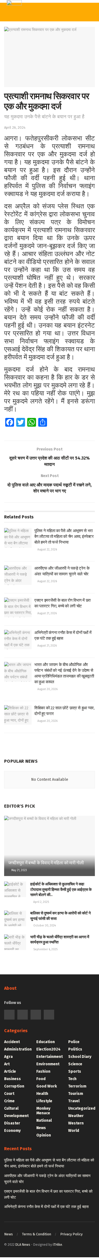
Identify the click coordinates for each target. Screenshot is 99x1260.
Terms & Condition (36, 1234)
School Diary (79, 1056)
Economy (12, 1130)
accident (12, 1042)
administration (18, 1049)
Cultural (11, 1108)
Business (12, 1079)
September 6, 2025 (44, 949)
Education (45, 1042)
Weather (76, 1115)
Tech (72, 1079)
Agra (8, 1056)
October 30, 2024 (44, 925)
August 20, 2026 (47, 689)
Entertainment (49, 1056)
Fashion (43, 1071)
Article (10, 1071)
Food (41, 1079)
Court (9, 1093)
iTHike (57, 1245)
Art (7, 1064)
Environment (47, 1064)
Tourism (75, 1093)
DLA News (22, 1245)
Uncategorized (81, 1108)
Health (42, 1093)
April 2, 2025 (40, 902)
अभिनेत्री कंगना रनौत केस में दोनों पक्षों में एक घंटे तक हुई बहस (46, 1206)
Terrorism (77, 1086)
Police (73, 1042)
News (41, 1128)
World (73, 1130)
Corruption (14, 1086)
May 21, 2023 (18, 870)
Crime (9, 1101)
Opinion (43, 1135)
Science (75, 1064)
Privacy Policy (71, 1234)
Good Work (46, 1086)
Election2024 (48, 1049)
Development (16, 1115)
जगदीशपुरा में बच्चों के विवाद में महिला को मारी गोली (46, 862)
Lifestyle (44, 1101)
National (44, 1120)
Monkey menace (43, 1110)
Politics (75, 1049)
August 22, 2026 (47, 549)
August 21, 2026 (47, 613)
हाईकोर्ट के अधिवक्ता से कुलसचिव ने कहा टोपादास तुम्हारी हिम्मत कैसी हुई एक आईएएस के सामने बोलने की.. (61, 889)
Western (76, 1123)
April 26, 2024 (15, 127)
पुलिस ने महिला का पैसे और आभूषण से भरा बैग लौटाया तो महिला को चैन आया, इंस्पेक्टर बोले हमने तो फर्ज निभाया (64, 536)
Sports (74, 1071)
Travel (73, 1101)
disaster (12, 1123)
